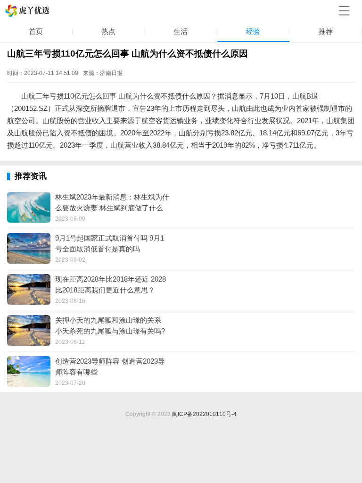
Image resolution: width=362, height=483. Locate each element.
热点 (108, 31)
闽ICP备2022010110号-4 (204, 414)
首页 (36, 31)
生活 (180, 31)
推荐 (326, 31)
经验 (253, 31)
